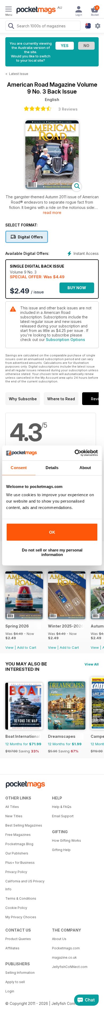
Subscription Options (65, 339)
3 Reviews (68, 109)
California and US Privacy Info (25, 885)
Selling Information (20, 973)
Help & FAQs (61, 807)
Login (9, 991)
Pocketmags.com (66, 948)
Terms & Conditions (20, 898)
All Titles (12, 807)
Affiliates (12, 948)
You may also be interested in (26, 664)
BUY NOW (76, 287)
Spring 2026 (17, 626)
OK (52, 532)
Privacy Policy (16, 872)
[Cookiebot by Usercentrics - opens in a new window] (75, 452)
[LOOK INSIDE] (52, 187)
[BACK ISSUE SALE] (24, 618)
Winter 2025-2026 (65, 626)
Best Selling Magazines (23, 825)
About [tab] (85, 467)
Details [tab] (52, 467)
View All (92, 664)
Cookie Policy (16, 908)
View (9, 647)
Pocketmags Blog (19, 844)
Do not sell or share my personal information (52, 552)
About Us (59, 939)
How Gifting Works (66, 840)
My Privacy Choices (20, 917)
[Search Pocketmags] (10, 26)
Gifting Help (61, 850)
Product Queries (18, 939)
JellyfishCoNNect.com (69, 967)
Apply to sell (15, 982)
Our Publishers (16, 853)
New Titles (13, 816)
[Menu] (8, 10)
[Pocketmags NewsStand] (34, 10)
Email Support (63, 816)
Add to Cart (26, 647)
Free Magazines (18, 835)
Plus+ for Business (20, 863)
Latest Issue (18, 74)
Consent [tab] (19, 467)
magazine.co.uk (64, 957)
